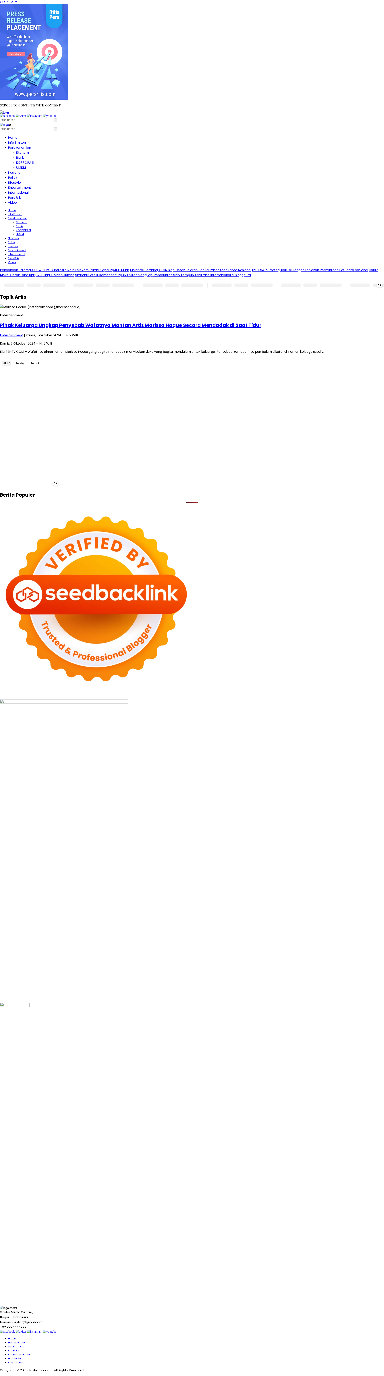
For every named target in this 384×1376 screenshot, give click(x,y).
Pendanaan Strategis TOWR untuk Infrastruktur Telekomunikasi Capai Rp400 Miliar (64, 270)
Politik (12, 177)
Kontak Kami (16, 1362)
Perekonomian (19, 147)
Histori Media (16, 1342)
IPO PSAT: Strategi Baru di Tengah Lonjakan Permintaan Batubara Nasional (310, 270)
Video (12, 202)
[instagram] (34, 115)
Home (12, 137)
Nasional (14, 172)
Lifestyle (14, 182)
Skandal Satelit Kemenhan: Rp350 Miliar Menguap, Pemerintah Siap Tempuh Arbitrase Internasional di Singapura (163, 275)
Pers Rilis (14, 197)
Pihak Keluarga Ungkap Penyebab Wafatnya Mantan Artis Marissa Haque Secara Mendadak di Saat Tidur (130, 325)
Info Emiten (17, 142)
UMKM (21, 167)
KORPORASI (25, 162)
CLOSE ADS (9, 1)
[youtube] (49, 115)
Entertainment (19, 187)
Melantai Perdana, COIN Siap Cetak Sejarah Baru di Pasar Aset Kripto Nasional (190, 270)
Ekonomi (22, 152)
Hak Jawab (15, 1358)
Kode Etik (14, 1350)
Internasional (18, 192)
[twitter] (21, 115)
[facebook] (7, 115)
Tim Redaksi (16, 1346)
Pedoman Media (19, 1354)
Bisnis (20, 157)
